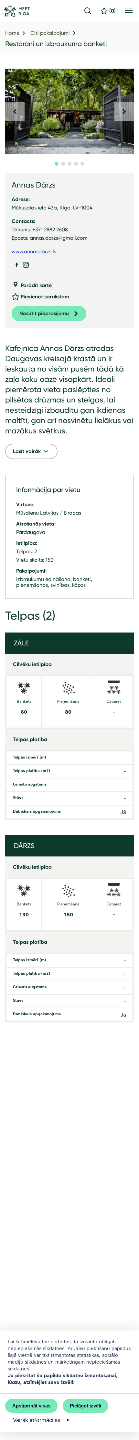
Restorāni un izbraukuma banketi (56, 44)
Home (12, 33)
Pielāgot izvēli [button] (85, 1405)
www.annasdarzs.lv (34, 251)
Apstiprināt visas (31, 1405)
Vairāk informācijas (36, 1420)
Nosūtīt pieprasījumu (44, 313)
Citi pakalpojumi (50, 33)
